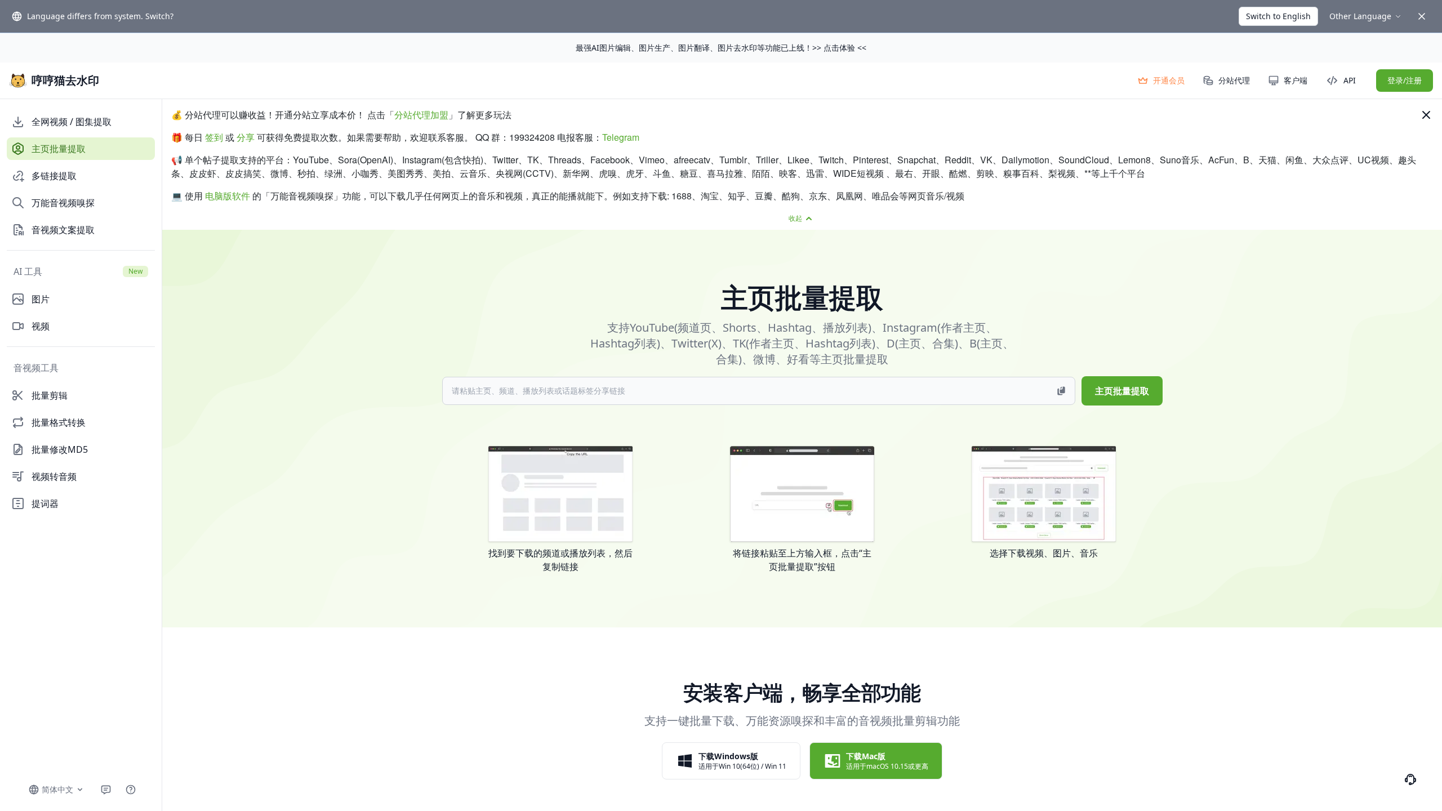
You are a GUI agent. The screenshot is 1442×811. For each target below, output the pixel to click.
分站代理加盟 (421, 114)
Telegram (620, 137)
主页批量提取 (1122, 391)
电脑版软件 (227, 195)
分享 (246, 137)
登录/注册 (1404, 80)
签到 (214, 137)
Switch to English (1278, 16)
